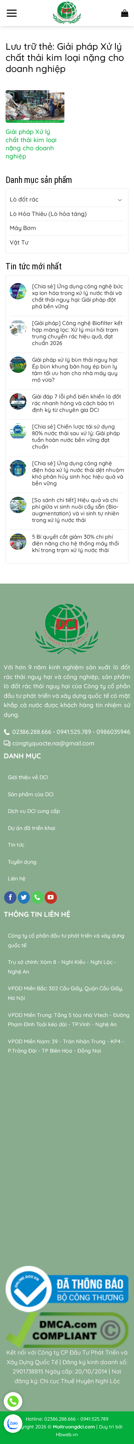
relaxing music (24, 1234)
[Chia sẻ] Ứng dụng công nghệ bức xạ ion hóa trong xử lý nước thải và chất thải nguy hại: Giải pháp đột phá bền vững (77, 296)
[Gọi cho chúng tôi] (37, 897)
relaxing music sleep (33, 1243)
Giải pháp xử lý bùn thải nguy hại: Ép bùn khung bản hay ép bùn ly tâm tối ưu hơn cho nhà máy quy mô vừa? (75, 370)
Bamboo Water (104, 1234)
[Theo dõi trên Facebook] (10, 897)
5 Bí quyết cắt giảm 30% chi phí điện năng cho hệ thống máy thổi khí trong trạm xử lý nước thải (75, 544)
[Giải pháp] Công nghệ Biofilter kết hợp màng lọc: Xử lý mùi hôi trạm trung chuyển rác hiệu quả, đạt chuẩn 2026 (77, 333)
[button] (11, 13)
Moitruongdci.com (74, 1427)
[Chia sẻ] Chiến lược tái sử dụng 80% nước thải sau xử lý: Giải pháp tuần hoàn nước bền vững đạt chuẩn (76, 436)
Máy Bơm (23, 228)
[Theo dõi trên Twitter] (24, 897)
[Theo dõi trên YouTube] (51, 897)
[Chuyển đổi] (119, 199)
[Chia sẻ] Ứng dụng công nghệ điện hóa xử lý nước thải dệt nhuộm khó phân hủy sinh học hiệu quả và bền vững (78, 473)
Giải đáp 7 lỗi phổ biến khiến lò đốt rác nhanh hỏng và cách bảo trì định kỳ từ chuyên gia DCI (76, 403)
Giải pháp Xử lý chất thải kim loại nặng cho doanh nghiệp (31, 144)
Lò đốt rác (24, 199)
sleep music (63, 1234)
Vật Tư (19, 242)
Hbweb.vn (67, 1434)
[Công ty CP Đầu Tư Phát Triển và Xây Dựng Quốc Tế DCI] (67, 13)
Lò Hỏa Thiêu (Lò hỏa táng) (48, 213)
